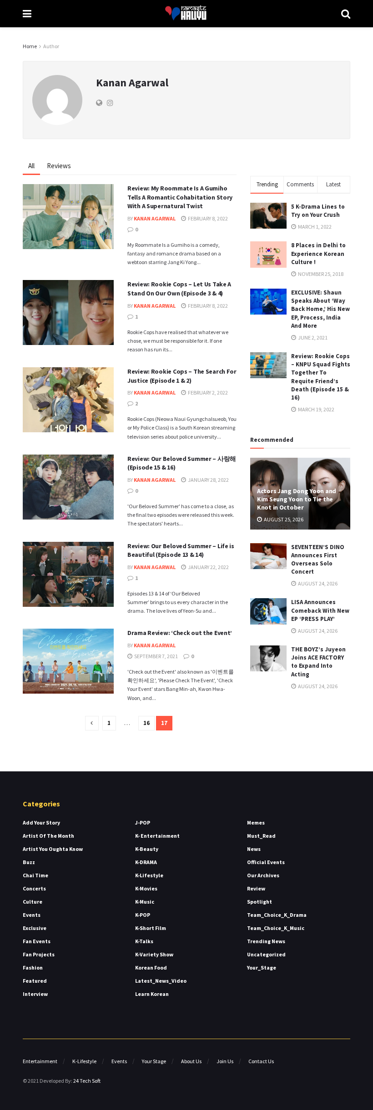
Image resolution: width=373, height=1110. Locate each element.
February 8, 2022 (207, 218)
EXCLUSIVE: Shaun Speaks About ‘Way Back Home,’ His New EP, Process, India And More (320, 309)
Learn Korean (152, 993)
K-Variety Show (154, 954)
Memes (256, 822)
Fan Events (36, 941)
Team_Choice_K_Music (275, 928)
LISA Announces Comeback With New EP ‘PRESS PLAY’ (320, 610)
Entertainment (40, 1061)
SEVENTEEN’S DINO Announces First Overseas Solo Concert (317, 559)
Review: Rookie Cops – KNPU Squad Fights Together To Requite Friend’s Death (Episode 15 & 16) (320, 376)
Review (256, 888)
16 (146, 723)
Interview (35, 993)
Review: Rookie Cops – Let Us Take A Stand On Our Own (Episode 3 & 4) (179, 288)
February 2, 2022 (207, 392)
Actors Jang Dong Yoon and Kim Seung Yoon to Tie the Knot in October (296, 499)
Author (51, 46)
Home (30, 46)
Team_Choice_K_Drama (277, 914)
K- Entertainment (157, 835)
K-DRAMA (146, 862)
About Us (191, 1061)
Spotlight (259, 901)
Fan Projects (39, 954)
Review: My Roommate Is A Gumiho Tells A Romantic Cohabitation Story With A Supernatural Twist (179, 197)
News (254, 848)
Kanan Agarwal (155, 218)
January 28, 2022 (208, 479)
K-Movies (146, 888)
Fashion (33, 967)
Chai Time (35, 875)
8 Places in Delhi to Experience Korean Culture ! (318, 253)
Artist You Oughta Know (53, 848)
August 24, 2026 (317, 583)
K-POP (142, 914)
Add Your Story (41, 822)
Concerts (34, 888)
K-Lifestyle (149, 875)
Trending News (266, 941)
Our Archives (263, 875)
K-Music (144, 901)
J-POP (142, 822)
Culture (32, 901)
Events (31, 914)
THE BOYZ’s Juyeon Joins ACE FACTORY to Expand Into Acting (318, 661)
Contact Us (261, 1061)
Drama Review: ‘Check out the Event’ (179, 633)
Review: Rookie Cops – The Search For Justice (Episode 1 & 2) (182, 376)
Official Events (266, 862)
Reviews (59, 165)
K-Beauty (146, 848)
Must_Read (261, 835)
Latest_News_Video (160, 980)
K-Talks (144, 941)
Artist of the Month (48, 835)
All (31, 165)
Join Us (225, 1061)
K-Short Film (150, 928)
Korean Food (151, 967)
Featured (35, 980)
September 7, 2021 (155, 656)
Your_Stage (261, 967)
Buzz (29, 862)
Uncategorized (266, 954)
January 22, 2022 (208, 567)
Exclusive (34, 928)
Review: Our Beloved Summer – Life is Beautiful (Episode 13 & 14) (180, 550)
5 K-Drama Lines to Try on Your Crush (318, 211)
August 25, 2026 (283, 519)
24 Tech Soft (87, 1080)
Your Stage (154, 1061)
